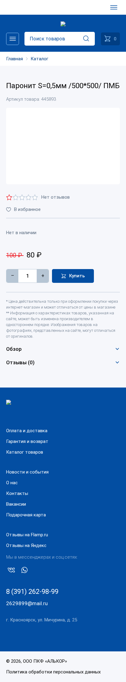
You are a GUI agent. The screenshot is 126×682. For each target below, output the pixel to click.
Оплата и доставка (26, 430)
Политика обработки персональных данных (53, 672)
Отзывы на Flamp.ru (27, 535)
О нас (12, 482)
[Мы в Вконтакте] (11, 571)
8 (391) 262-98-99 (32, 591)
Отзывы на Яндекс (26, 545)
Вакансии (16, 504)
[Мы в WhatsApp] (24, 571)
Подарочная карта (26, 515)
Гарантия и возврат (27, 441)
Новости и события (27, 472)
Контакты (17, 493)
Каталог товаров (24, 452)
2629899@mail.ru (27, 603)
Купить (77, 276)
